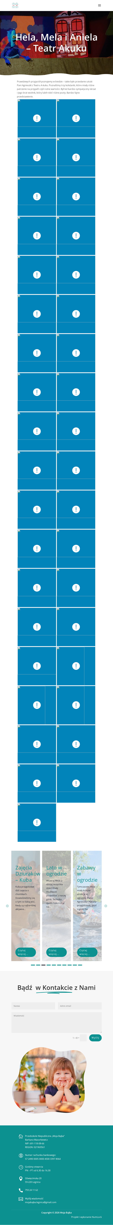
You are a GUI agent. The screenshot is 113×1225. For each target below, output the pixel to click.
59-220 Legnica (32, 1182)
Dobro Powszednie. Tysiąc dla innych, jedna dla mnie (92, 889)
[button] (105, 906)
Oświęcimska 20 (33, 1178)
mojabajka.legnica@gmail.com (40, 1202)
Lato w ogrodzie (25, 870)
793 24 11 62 (31, 1190)
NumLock (96, 1217)
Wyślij (95, 1037)
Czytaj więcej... (23, 952)
